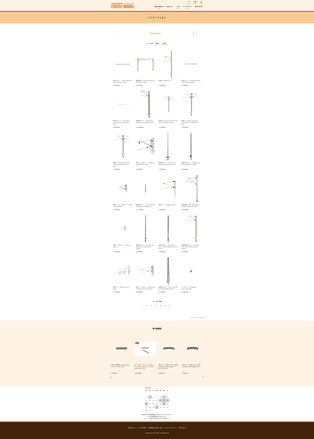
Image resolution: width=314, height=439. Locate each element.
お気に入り (170, 6)
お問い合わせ (199, 6)
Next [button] (203, 377)
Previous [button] (111, 377)
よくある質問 (142, 428)
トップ (191, 317)
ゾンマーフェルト (199, 317)
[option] (121, 354)
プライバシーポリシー (171, 428)
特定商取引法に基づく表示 (155, 428)
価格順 (157, 43)
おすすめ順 (149, 43)
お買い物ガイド (132, 428)
